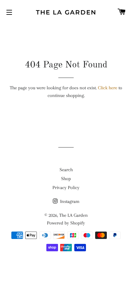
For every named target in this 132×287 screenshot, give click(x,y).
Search (66, 169)
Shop (66, 178)
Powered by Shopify (66, 223)
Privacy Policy (66, 187)
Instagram (69, 201)
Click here (107, 88)
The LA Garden (66, 12)
